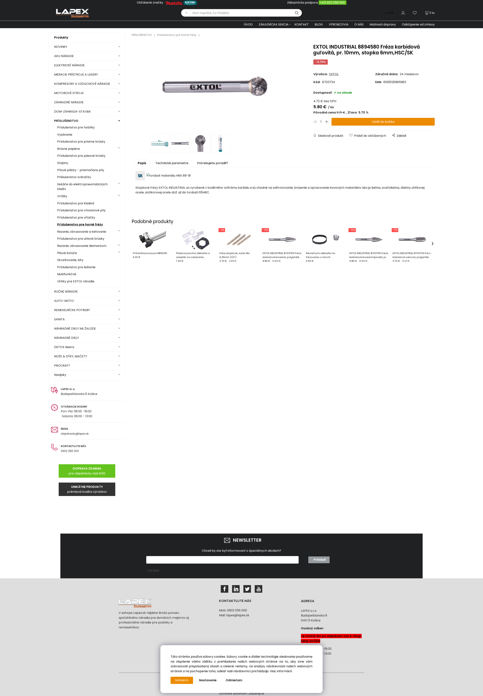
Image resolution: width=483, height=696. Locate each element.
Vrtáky (62, 196)
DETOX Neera (64, 347)
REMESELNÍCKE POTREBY (72, 310)
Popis (142, 163)
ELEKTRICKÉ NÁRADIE (69, 65)
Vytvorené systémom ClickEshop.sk (241, 693)
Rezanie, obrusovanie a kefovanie (81, 231)
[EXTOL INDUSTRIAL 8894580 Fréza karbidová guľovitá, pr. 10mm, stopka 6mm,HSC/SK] (215, 86)
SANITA (59, 319)
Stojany (62, 163)
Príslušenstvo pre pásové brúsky (81, 156)
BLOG (319, 24)
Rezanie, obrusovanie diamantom (81, 246)
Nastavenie (208, 680)
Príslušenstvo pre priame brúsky (81, 141)
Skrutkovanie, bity (70, 260)
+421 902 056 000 (332, 2)
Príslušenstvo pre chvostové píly (81, 210)
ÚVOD (248, 24)
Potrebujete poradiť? (212, 163)
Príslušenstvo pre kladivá (75, 203)
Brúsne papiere (68, 149)
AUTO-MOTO (64, 301)
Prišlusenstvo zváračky (74, 177)
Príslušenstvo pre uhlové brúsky (80, 238)
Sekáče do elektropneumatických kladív (82, 186)
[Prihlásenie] (403, 12)
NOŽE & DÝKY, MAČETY (70, 356)
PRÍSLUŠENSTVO (66, 121)
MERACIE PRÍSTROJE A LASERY (76, 74)
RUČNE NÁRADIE (66, 291)
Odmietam (234, 680)
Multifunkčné (66, 274)
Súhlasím (181, 680)
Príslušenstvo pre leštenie (76, 267)
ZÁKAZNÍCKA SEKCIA (273, 24)
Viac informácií (281, 671)
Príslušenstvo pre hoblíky (76, 127)
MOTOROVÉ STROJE (69, 93)
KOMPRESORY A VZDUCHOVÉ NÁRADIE (82, 84)
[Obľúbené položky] (415, 12)
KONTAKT (302, 24)
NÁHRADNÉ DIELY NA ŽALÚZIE (75, 328)
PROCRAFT (62, 365)
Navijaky (60, 375)
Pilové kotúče (67, 253)
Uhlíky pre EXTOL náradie (75, 281)
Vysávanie (64, 134)
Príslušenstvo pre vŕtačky (76, 217)
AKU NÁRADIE (64, 56)
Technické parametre (171, 163)
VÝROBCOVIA (338, 24)
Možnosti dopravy (383, 24)
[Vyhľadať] (185, 13)
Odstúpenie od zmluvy (418, 24)
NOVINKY (60, 47)
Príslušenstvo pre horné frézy (80, 224)
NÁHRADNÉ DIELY (66, 338)
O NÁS (359, 24)
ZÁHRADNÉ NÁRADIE (69, 102)
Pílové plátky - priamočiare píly (80, 170)
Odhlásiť (153, 570)
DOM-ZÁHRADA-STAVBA (72, 111)
